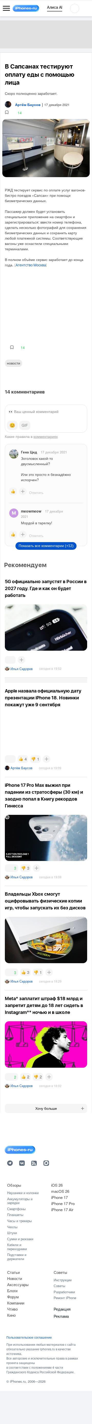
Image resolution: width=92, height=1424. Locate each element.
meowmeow (31, 511)
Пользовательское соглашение (29, 1337)
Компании (15, 1302)
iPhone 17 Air (62, 1209)
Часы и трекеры (19, 1220)
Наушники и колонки (23, 1192)
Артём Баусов (21, 767)
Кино (11, 1315)
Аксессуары (18, 1284)
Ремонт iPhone (65, 1297)
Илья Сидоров (21, 668)
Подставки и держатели (16, 1256)
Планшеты (15, 1214)
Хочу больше (46, 1108)
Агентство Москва (31, 265)
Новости (13, 362)
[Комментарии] (10, 660)
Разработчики (64, 1291)
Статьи (13, 1272)
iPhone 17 (59, 1197)
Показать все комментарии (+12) (46, 546)
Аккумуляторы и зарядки (19, 1200)
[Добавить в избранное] (7, 112)
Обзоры (14, 1185)
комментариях (45, 436)
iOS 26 (57, 1185)
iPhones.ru (18, 1381)
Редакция (62, 1309)
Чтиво (12, 1309)
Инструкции (63, 1279)
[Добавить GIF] (24, 425)
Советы (60, 1272)
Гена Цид (29, 451)
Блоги (12, 1290)
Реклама (61, 1316)
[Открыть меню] (6, 8)
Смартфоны (16, 1208)
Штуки (12, 1232)
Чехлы (12, 1226)
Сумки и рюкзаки (20, 1238)
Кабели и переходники (17, 1246)
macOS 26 (60, 1191)
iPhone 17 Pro (63, 1203)
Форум (13, 1296)
